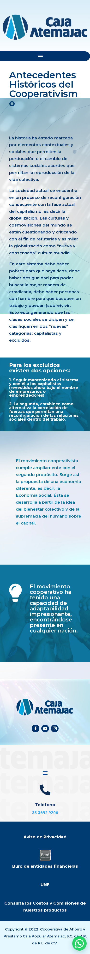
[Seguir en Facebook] (35, 728)
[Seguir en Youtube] (45, 728)
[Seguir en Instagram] (55, 728)
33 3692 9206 (45, 812)
